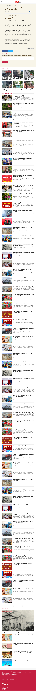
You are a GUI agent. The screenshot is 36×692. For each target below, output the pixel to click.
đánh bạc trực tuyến (24, 55)
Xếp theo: (25, 64)
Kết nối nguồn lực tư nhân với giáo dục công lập (23, 140)
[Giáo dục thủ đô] (18, 1)
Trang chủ (6, 5)
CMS (16, 691)
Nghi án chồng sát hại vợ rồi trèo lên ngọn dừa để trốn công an (17, 89)
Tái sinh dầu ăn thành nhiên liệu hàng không (22, 345)
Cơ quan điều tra (5, 55)
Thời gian (28, 64)
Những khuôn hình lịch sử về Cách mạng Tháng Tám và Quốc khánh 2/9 (17, 632)
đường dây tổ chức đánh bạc (17, 55)
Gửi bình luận (5, 62)
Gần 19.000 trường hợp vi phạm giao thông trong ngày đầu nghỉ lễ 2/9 (29, 78)
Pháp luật (14, 5)
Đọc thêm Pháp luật (7, 68)
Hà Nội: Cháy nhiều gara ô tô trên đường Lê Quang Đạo (18, 78)
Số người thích (32, 64)
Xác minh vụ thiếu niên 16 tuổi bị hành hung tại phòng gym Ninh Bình (6, 89)
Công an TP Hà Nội (10, 55)
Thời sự (10, 5)
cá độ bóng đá (29, 55)
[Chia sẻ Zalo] (30, 11)
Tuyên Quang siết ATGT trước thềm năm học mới (28, 89)
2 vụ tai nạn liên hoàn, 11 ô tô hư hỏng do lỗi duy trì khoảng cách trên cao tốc (7, 78)
